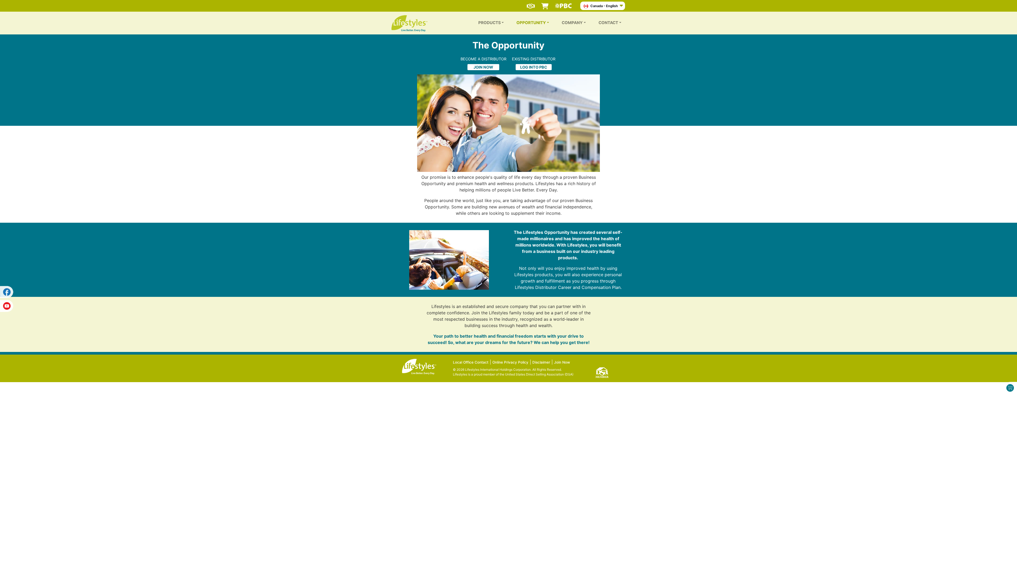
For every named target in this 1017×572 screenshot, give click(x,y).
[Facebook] (6, 292)
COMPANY (572, 22)
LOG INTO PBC (533, 67)
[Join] (531, 3)
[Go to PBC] (564, 3)
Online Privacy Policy (510, 362)
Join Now (562, 362)
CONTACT (608, 22)
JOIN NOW (483, 67)
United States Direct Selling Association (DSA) (539, 374)
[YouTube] (6, 305)
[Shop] (544, 3)
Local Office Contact (470, 362)
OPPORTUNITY (531, 22)
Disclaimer (541, 362)
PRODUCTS (489, 22)
